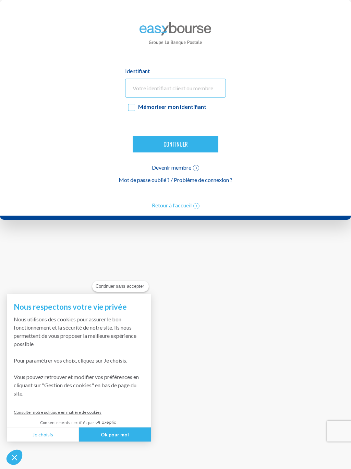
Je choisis (43, 434)
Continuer (176, 144)
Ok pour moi (115, 434)
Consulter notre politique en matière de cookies (57, 412)
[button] (14, 457)
